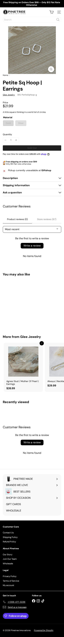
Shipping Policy (10, 537)
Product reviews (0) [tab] (17, 219)
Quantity (7, 134)
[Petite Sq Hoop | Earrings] (23, 303)
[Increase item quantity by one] (16, 140)
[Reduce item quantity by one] (5, 140)
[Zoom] (51, 69)
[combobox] (32, 19)
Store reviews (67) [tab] (46, 219)
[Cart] (51, 12)
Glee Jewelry (30, 337)
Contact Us (8, 532)
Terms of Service (11, 580)
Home (5, 75)
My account (8, 585)
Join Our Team (10, 559)
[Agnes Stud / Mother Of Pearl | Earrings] (23, 367)
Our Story (7, 554)
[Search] (58, 19)
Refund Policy (9, 541)
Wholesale (8, 563)
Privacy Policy (9, 576)
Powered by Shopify (43, 630)
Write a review (32, 245)
